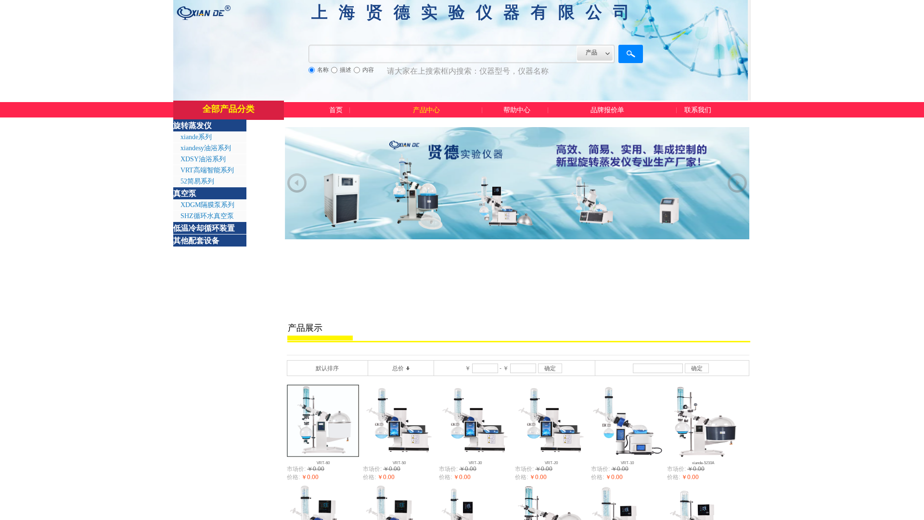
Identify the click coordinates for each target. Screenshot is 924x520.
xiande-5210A (703, 463)
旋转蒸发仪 (192, 125)
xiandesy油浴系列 (205, 148)
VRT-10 (627, 463)
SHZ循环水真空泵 (207, 216)
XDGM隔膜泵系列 (207, 204)
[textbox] (442, 54)
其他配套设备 (196, 240)
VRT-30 (475, 463)
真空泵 (184, 193)
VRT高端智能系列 (207, 170)
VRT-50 (399, 463)
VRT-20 (551, 463)
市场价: (296, 469)
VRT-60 (323, 463)
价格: (293, 477)
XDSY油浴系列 (203, 159)
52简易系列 (197, 181)
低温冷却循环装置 (204, 228)
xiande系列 (196, 137)
